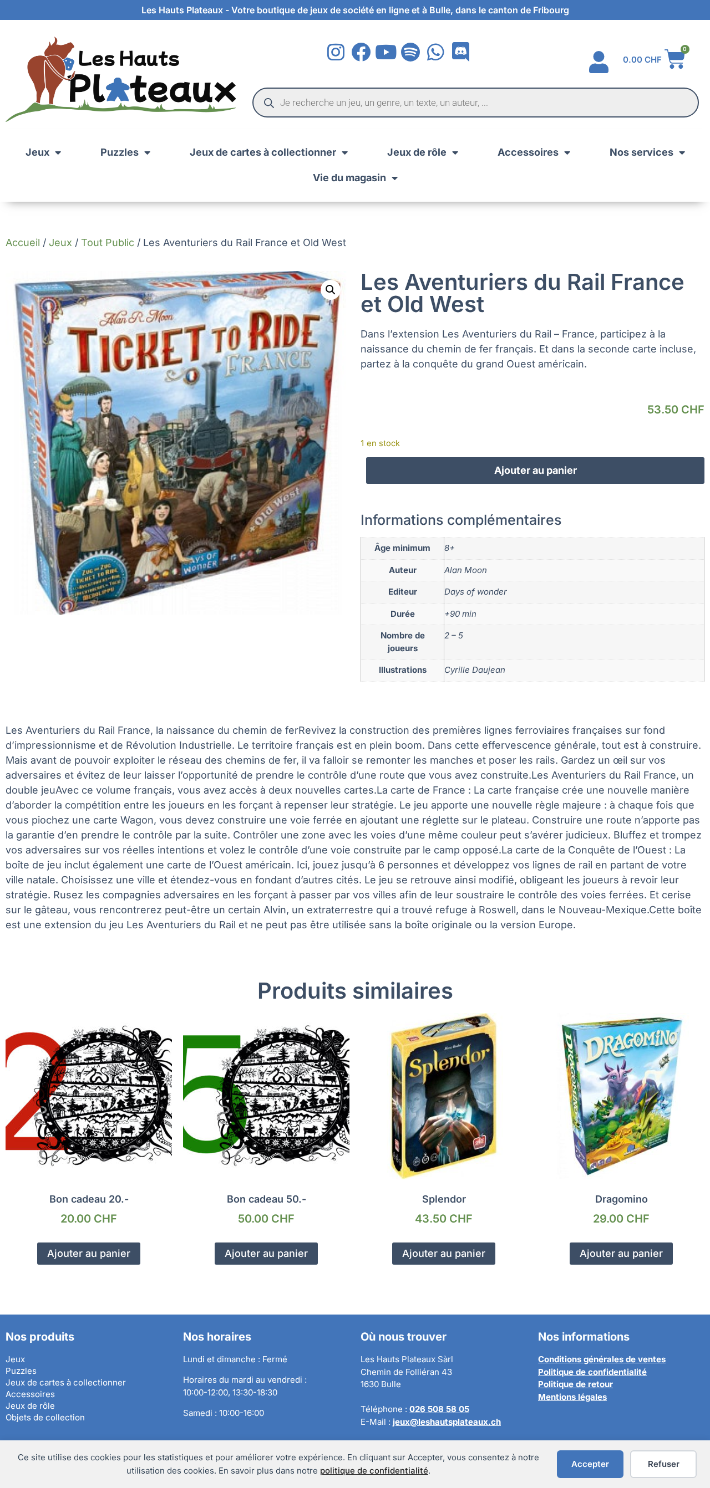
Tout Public (107, 242)
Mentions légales (572, 1397)
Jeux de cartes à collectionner (263, 152)
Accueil (23, 242)
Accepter (590, 1464)
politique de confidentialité (374, 1470)
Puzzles (119, 152)
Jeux (37, 152)
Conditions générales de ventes (602, 1359)
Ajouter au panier (535, 470)
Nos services (641, 152)
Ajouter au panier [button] (88, 1253)
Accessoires (528, 152)
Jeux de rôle (417, 152)
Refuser (663, 1464)
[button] (331, 290)
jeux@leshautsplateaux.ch (447, 1422)
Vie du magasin (349, 177)
